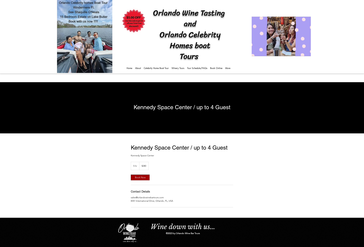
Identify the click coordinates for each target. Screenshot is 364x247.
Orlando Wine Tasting (190, 13)
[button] (307, 53)
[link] (140, 177)
